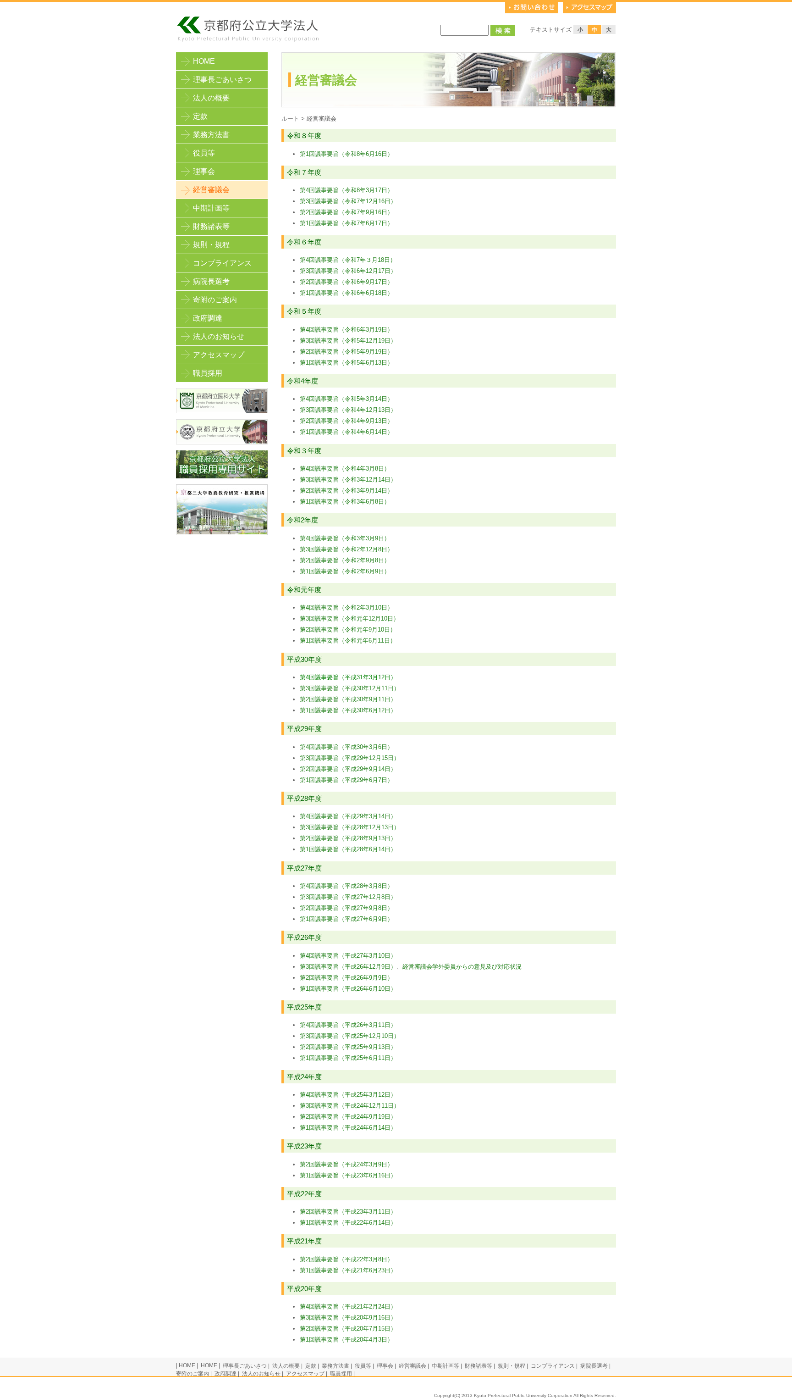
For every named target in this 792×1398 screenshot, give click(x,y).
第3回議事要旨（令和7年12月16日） (348, 201)
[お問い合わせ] (531, 11)
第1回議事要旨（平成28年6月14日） (348, 849)
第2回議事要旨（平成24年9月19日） (348, 1116)
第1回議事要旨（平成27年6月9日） (346, 918)
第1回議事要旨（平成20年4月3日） (346, 1339)
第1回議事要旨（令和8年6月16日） (346, 153)
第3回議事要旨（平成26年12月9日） (348, 966)
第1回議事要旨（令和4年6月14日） (346, 431)
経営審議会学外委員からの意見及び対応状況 (462, 966)
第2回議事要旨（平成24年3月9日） (346, 1164)
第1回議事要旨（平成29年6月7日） (347, 780)
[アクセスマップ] (589, 11)
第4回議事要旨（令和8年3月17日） (346, 190)
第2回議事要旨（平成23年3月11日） (348, 1211)
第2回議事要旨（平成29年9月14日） (348, 769)
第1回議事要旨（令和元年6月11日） (348, 640)
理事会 (204, 171)
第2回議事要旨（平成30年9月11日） (348, 699)
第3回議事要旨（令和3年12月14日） (348, 479)
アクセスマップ (218, 355)
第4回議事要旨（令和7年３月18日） (348, 259)
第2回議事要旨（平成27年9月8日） (346, 907)
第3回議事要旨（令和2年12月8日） (346, 549)
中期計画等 (211, 208)
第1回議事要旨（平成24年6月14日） (348, 1127)
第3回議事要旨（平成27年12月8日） (348, 896)
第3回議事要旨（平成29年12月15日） (350, 757)
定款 (200, 116)
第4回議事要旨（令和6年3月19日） (346, 329)
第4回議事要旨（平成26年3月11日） (348, 1024)
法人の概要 (211, 98)
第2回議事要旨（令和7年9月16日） (346, 212)
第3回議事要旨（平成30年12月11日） (350, 688)
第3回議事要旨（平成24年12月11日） (350, 1105)
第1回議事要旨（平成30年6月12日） (348, 710)
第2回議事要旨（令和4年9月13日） (346, 420)
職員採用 (207, 373)
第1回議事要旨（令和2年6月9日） (345, 571)
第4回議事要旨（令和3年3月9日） (345, 538)
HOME (204, 61)
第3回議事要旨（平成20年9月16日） (348, 1317)
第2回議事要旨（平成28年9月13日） (348, 838)
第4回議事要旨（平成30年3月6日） (346, 746)
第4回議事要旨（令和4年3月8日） (345, 468)
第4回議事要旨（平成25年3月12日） (348, 1094)
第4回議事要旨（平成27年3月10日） (348, 955)
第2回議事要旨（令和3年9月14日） (346, 490)
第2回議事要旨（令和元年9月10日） (348, 629)
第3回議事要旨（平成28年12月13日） (350, 827)
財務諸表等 (211, 226)
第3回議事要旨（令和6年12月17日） (348, 270)
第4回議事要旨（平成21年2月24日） (348, 1306)
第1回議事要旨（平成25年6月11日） (348, 1057)
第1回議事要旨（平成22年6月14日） (348, 1222)
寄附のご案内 (215, 300)
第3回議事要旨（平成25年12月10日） (350, 1035)
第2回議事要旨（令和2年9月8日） (345, 560)
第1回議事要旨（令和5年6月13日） (346, 362)
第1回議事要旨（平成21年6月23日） (348, 1270)
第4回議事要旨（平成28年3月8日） (346, 885)
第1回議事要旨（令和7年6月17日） (346, 223)
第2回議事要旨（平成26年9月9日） (346, 977)
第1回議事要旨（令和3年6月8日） (345, 501)
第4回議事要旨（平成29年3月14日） (348, 816)
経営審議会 (412, 1366)
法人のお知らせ (218, 336)
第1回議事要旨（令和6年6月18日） (346, 292)
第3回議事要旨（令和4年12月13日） (348, 409)
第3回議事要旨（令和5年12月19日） (348, 340)
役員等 (204, 153)
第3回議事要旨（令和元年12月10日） (349, 618)
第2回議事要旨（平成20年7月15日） (348, 1328)
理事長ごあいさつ (222, 79)
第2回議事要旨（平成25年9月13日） (348, 1046)
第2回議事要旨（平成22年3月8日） (346, 1259)
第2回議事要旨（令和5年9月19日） (346, 351)
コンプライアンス (222, 263)
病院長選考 (211, 281)
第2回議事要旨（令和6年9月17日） (346, 281)
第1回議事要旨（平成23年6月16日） (348, 1175)
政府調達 (207, 318)
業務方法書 (211, 135)
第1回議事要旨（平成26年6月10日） (348, 988)
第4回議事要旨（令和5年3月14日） (346, 398)
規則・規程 (211, 245)
